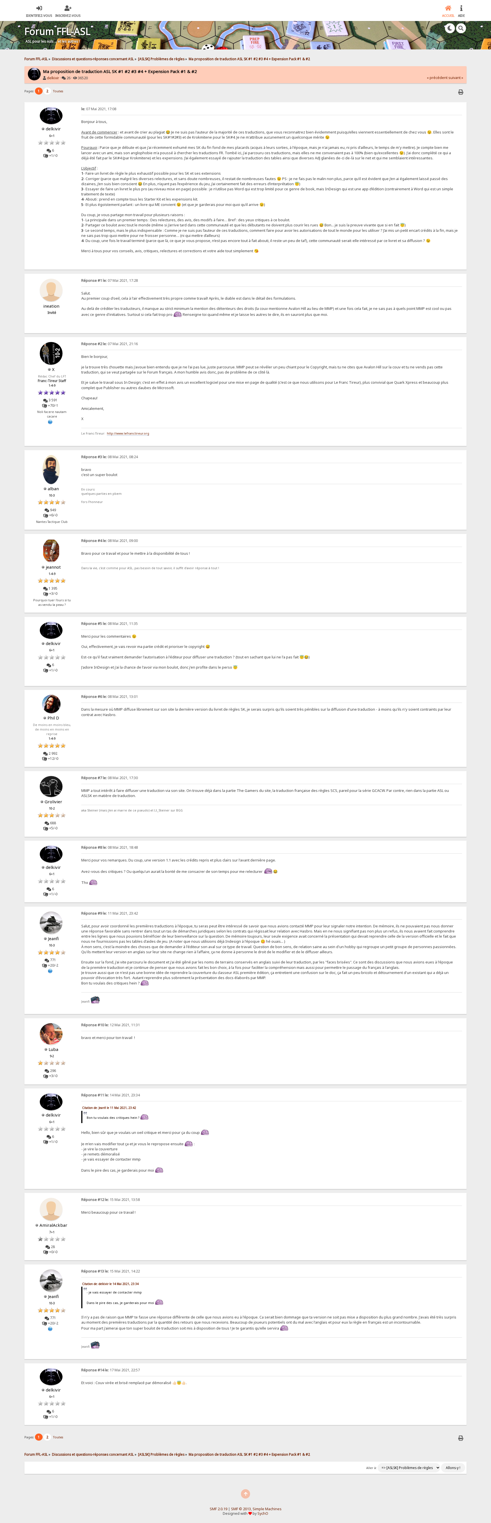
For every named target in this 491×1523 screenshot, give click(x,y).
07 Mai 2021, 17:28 (109, 280)
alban (53, 488)
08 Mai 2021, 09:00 (109, 540)
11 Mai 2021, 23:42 (109, 913)
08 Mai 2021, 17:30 (109, 777)
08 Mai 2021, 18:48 (109, 847)
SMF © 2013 (241, 1509)
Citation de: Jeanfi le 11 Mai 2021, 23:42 (109, 1108)
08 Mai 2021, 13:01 (109, 696)
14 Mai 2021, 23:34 (110, 1095)
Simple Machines (267, 1509)
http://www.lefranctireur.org (128, 433)
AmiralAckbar (53, 1225)
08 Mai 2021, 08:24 (109, 456)
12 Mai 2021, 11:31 (110, 1025)
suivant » (455, 77)
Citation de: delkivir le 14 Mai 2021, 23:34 (110, 1284)
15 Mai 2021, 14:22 (110, 1271)
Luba (53, 1049)
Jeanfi (53, 938)
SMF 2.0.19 (218, 1509)
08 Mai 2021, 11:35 (109, 623)
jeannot (53, 567)
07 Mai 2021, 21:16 (109, 343)
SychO (262, 1513)
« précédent (437, 77)
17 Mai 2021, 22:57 (110, 1370)
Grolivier (53, 801)
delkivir (53, 78)
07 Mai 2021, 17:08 (98, 109)
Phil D (53, 718)
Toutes (58, 91)
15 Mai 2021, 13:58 (110, 1199)
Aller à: (371, 1468)
